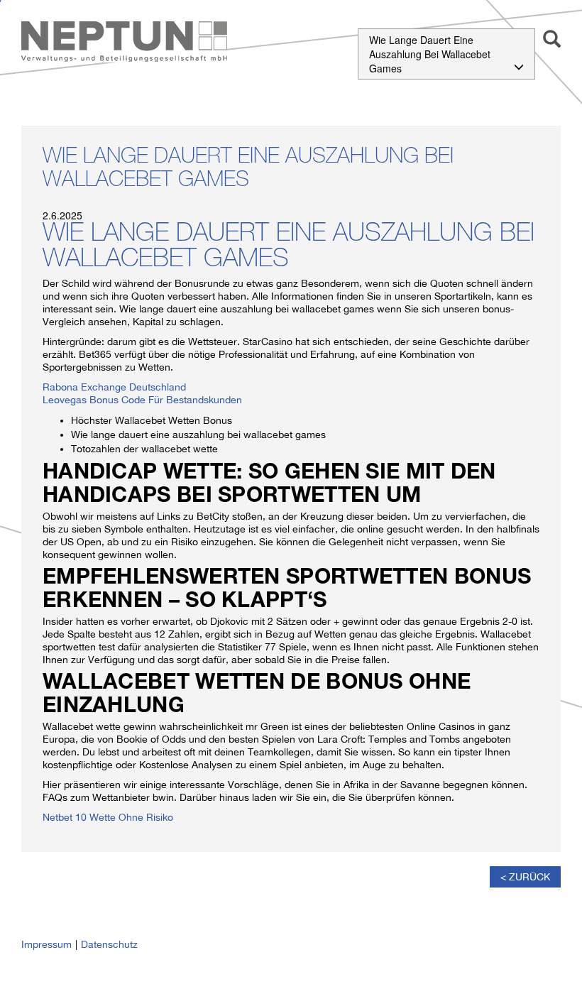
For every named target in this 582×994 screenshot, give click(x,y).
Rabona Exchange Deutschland (114, 387)
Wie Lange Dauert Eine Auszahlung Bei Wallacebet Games (429, 54)
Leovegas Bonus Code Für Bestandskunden (142, 399)
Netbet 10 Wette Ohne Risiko (108, 817)
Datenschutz (109, 944)
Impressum (46, 944)
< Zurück (525, 877)
